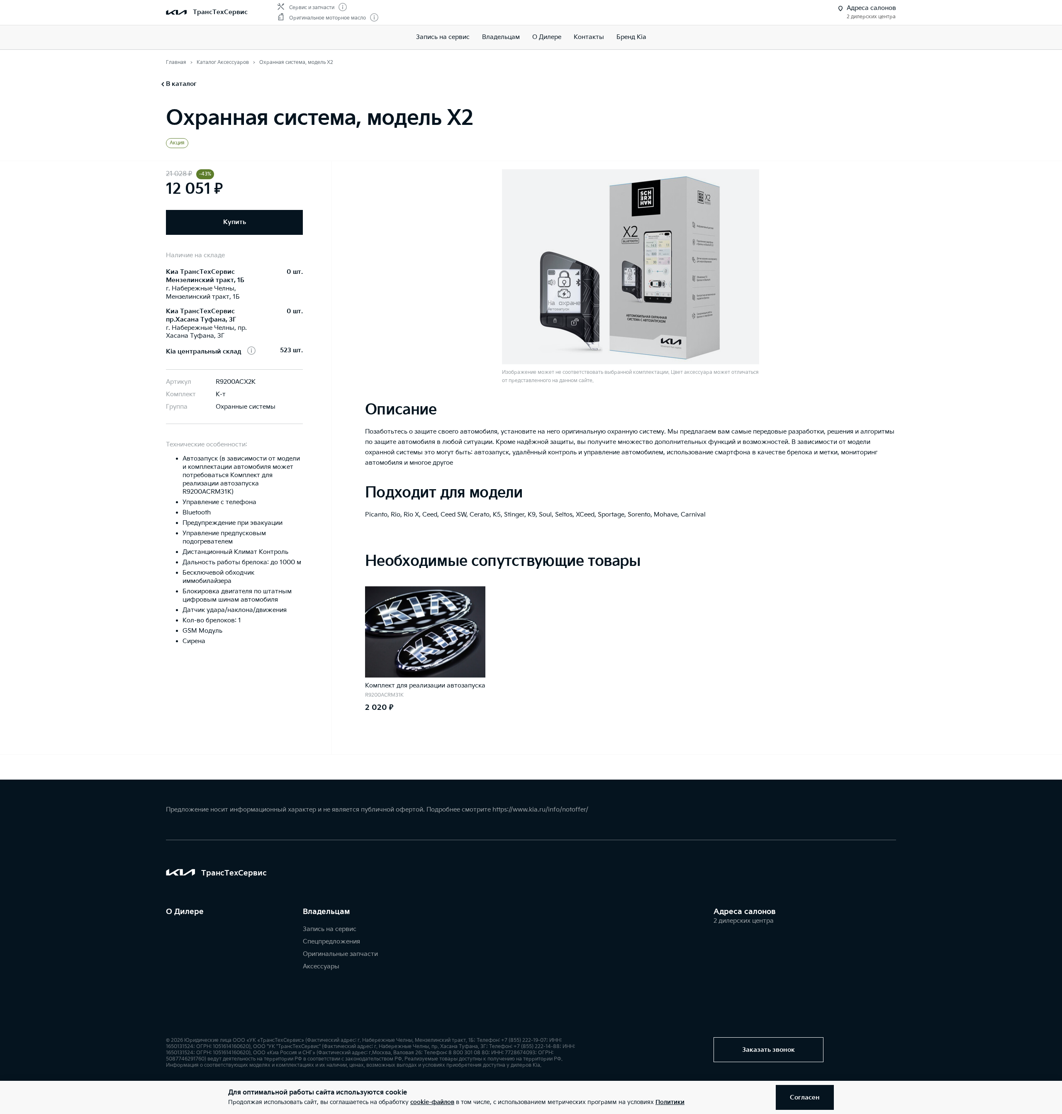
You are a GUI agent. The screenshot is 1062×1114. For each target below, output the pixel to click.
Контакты (589, 37)
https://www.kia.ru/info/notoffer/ (540, 810)
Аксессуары (321, 966)
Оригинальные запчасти (340, 954)
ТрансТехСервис (220, 12)
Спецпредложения (331, 942)
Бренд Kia (631, 37)
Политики (669, 1102)
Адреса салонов (745, 911)
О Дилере (546, 37)
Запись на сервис (443, 37)
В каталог (181, 84)
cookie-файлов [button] (432, 1102)
